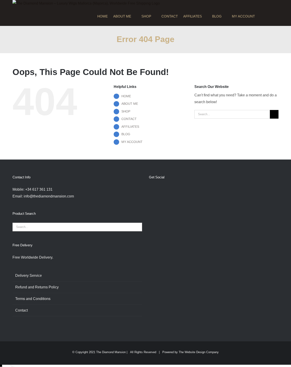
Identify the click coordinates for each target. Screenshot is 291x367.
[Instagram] (162, 189)
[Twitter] (156, 189)
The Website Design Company (199, 352)
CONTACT (129, 119)
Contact (21, 310)
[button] (271, 16)
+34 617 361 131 (39, 189)
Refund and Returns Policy (37, 287)
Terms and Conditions (32, 299)
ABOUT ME (129, 103)
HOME (126, 96)
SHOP (125, 111)
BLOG (125, 134)
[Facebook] (150, 189)
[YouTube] (168, 189)
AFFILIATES (130, 126)
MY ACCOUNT (132, 142)
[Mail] (181, 189)
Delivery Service (28, 275)
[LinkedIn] (174, 189)
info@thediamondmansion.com (49, 196)
